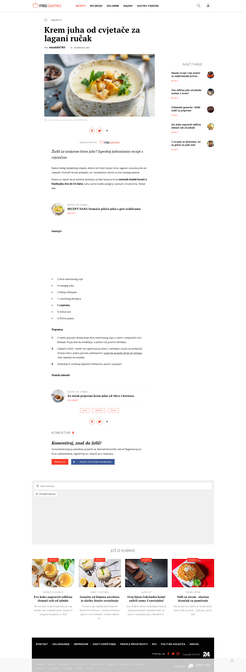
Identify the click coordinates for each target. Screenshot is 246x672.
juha (85, 410)
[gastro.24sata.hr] (46, 5)
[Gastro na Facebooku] (168, 653)
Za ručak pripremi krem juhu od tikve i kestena (100, 396)
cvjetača (99, 410)
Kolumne (72, 400)
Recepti (57, 20)
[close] (232, 660)
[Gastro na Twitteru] (173, 653)
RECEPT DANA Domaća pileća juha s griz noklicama (104, 209)
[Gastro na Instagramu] (178, 653)
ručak (113, 410)
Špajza (174, 115)
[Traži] (199, 6)
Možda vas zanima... (78, 204)
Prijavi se (60, 462)
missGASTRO (57, 47)
